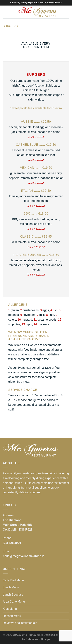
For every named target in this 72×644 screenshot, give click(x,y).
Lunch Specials (13, 594)
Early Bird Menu (13, 580)
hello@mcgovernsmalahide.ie (23, 556)
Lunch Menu (11, 587)
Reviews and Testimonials (20, 622)
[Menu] (5, 11)
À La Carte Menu (14, 601)
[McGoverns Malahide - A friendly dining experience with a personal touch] (37, 12)
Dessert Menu (12, 615)
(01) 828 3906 (12, 542)
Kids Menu (10, 608)
